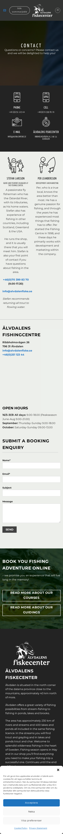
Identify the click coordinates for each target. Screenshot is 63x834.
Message (7, 501)
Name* (6, 460)
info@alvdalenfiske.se (17, 291)
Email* (6, 473)
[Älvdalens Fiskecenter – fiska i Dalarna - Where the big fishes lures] (42, 10)
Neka (31, 811)
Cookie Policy (20, 828)
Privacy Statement (38, 828)
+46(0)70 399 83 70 (16, 279)
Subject (6, 487)
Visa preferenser (31, 820)
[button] (58, 769)
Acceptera (31, 802)
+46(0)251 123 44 (13, 354)
